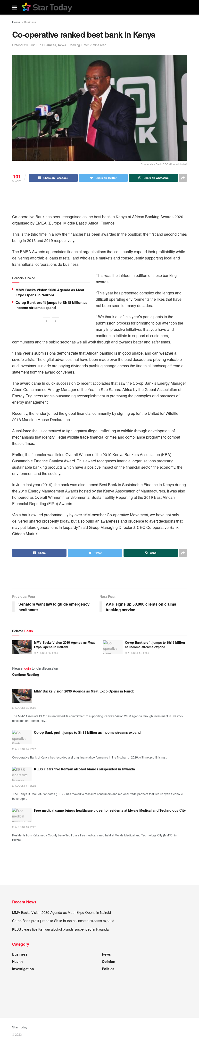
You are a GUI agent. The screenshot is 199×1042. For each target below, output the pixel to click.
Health (17, 961)
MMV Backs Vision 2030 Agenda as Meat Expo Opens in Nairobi (50, 292)
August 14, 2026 (138, 653)
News (62, 44)
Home (16, 22)
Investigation (23, 968)
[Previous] (46, 320)
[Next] (55, 320)
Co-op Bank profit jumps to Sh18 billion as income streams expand (51, 305)
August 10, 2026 (25, 827)
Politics (108, 968)
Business (30, 22)
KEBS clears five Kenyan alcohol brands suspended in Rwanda (84, 769)
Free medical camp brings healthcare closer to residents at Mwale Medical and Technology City (110, 810)
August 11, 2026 (25, 785)
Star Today (19, 1027)
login (27, 668)
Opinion (108, 961)
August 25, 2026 (47, 653)
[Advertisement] (99, 197)
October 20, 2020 (24, 44)
